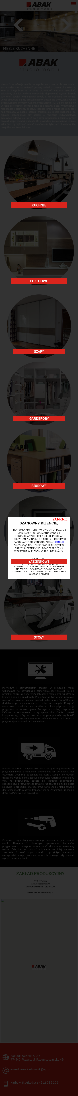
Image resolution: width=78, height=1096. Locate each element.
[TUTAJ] (59, 542)
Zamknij (60, 519)
